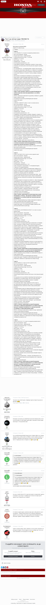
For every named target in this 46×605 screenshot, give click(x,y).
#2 (43, 397)
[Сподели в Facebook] (3, 567)
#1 (43, 44)
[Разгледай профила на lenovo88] (7, 459)
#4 (43, 433)
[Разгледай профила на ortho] (7, 516)
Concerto (7, 416)
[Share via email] (5, 567)
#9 (43, 526)
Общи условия (26, 599)
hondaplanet (7, 526)
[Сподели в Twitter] (2, 567)
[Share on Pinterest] (7, 567)
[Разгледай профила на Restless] (2, 39)
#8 (43, 509)
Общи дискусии (21, 40)
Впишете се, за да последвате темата (11, 37)
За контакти (32, 599)
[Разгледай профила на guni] (7, 498)
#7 (43, 492)
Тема (20, 599)
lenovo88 (7, 453)
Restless (8, 40)
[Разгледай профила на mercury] (7, 405)
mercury (7, 397)
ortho (7, 509)
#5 (43, 453)
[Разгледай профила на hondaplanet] (7, 532)
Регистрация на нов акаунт (13, 556)
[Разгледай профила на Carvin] (7, 439)
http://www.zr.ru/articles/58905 (19, 46)
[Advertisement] (23, 27)
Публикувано (18, 44)
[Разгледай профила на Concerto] (7, 423)
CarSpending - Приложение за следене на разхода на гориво (23, 603)
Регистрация (41, 4)
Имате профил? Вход (32, 4)
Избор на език (14, 599)
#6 (43, 470)
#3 (43, 416)
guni (7, 492)
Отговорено (18, 397)
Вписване (33, 556)
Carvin (7, 433)
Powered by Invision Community (23, 601)
